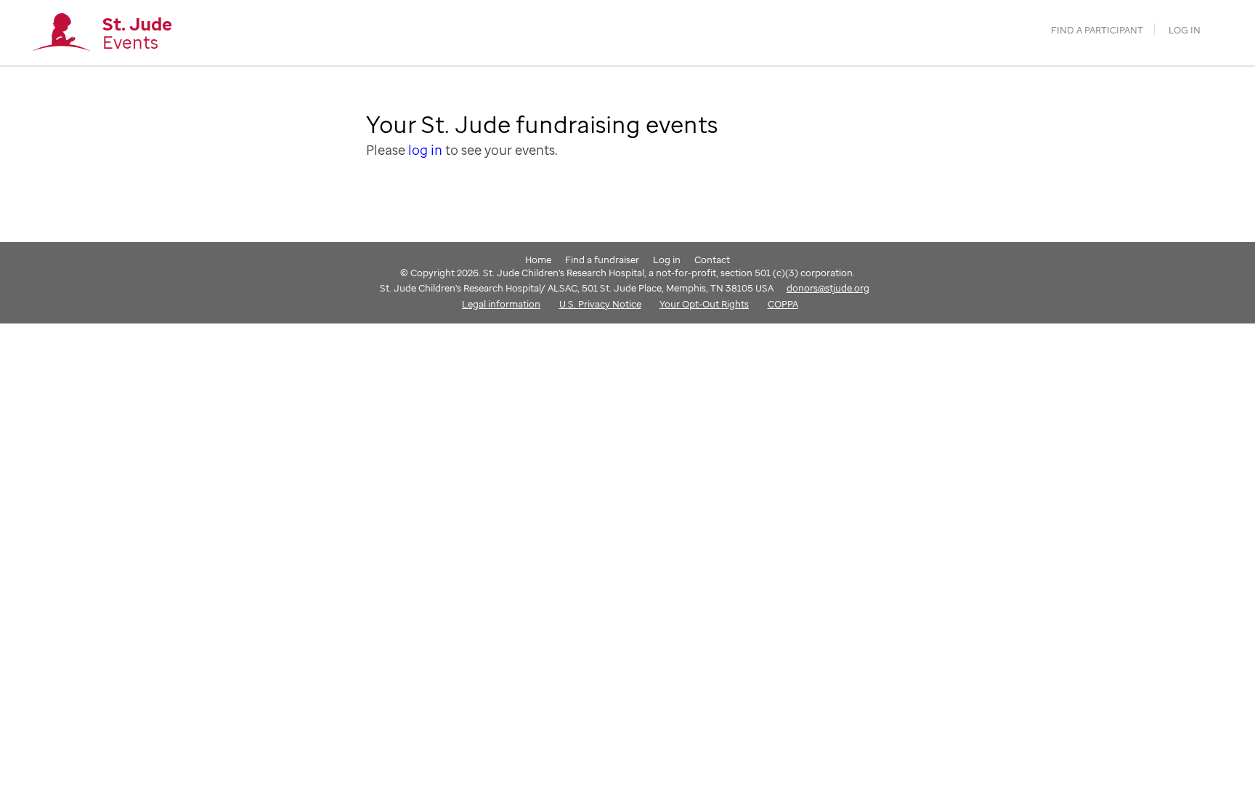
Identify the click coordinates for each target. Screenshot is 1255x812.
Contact (712, 259)
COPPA (783, 303)
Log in (1185, 30)
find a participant (1097, 30)
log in (425, 149)
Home (538, 259)
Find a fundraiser (602, 259)
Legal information (501, 303)
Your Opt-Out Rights (704, 303)
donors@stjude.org (828, 287)
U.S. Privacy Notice (600, 303)
